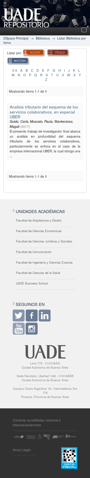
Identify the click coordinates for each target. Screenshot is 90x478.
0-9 (14, 70)
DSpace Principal (15, 38)
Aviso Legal (21, 449)
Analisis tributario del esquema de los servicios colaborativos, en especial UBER (44, 112)
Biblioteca (43, 38)
